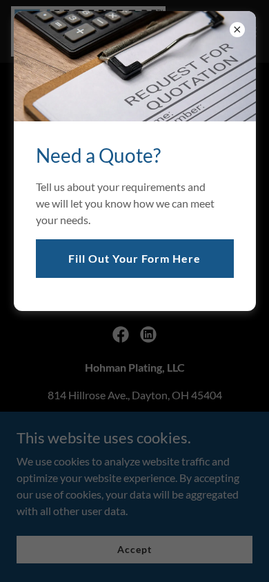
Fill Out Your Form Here (134, 258)
